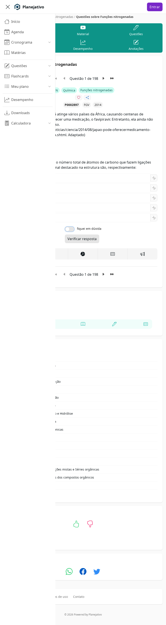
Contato (78, 597)
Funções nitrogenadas (57, 17)
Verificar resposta (82, 238)
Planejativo (95, 614)
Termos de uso (57, 597)
